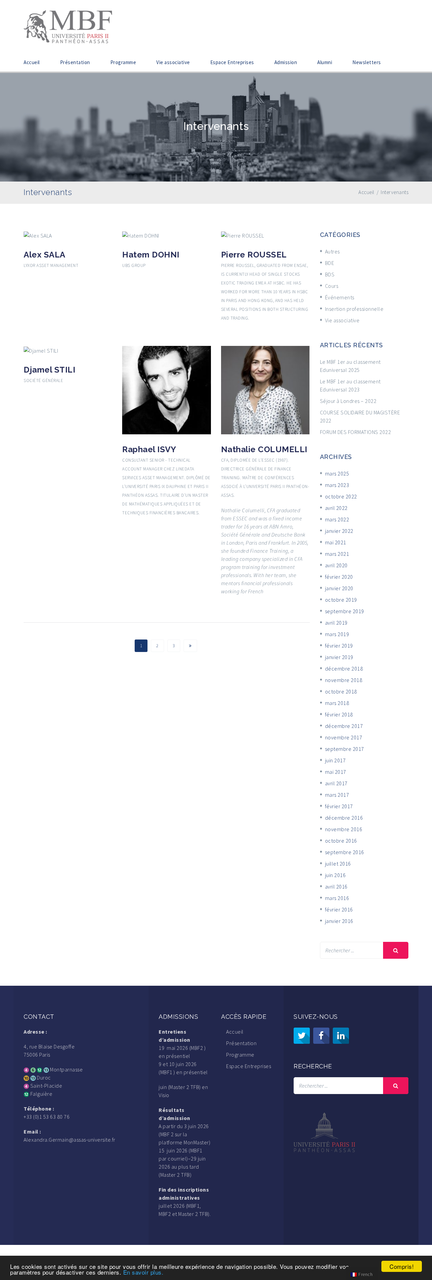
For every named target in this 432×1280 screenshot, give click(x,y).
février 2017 (339, 806)
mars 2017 (337, 794)
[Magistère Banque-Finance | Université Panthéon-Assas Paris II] (68, 26)
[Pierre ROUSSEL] (242, 235)
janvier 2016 (339, 921)
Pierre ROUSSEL (254, 255)
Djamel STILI (49, 370)
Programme (123, 62)
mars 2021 (337, 553)
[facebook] (321, 1036)
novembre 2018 (343, 680)
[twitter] (302, 1036)
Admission (285, 62)
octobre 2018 (341, 691)
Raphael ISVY (149, 449)
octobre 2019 (341, 599)
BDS (330, 274)
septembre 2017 (344, 748)
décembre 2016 (344, 817)
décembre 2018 (344, 668)
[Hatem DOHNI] (140, 235)
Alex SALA (44, 255)
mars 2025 (337, 473)
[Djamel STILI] (41, 350)
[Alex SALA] (38, 235)
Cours (332, 285)
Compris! (401, 1266)
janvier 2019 (339, 657)
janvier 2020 (339, 588)
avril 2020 (336, 565)
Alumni (324, 62)
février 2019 (339, 645)
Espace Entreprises (232, 62)
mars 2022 (337, 519)
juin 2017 (335, 760)
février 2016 (339, 909)
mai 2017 (335, 771)
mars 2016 (337, 898)
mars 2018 (337, 703)
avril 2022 (336, 508)
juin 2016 (335, 875)
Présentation (75, 62)
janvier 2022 (339, 530)
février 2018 (339, 714)
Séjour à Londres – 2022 (348, 401)
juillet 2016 (338, 863)
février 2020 (339, 576)
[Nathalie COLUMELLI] (265, 389)
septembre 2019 (344, 611)
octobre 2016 (341, 840)
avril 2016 (336, 886)
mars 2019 (337, 634)
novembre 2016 (343, 829)
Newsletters (366, 62)
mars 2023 (337, 485)
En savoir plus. (143, 1272)
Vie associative (173, 62)
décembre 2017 (344, 726)
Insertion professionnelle (354, 308)
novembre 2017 (343, 737)
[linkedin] (341, 1036)
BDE (329, 263)
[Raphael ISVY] (166, 389)
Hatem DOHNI (151, 255)
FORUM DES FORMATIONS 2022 (355, 432)
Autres (332, 251)
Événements (339, 297)
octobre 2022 (341, 496)
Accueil (32, 62)
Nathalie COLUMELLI (264, 449)
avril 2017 (336, 783)
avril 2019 (336, 622)
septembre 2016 (344, 852)
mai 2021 (335, 542)
